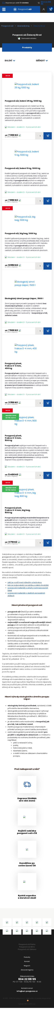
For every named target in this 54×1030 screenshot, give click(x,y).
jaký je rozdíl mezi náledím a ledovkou (25, 582)
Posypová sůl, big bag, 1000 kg (21, 233)
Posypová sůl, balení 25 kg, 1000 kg (23, 101)
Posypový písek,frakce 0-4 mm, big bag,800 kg (17, 510)
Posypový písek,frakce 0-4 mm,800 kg (13, 438)
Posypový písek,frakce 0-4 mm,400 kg (13, 366)
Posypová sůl (7, 26)
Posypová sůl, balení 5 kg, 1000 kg (22, 168)
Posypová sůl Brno (27, 947)
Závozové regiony (27, 970)
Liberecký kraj (23, 26)
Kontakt (27, 961)
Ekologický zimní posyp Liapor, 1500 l (24, 298)
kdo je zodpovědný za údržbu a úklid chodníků (28, 585)
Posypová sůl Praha (27, 944)
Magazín (27, 966)
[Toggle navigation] (3, 9)
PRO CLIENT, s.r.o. (30, 1004)
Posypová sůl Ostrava (27, 949)
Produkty (27, 957)
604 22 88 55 (27, 979)
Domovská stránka (28, 38)
